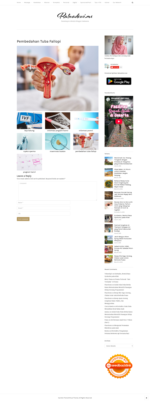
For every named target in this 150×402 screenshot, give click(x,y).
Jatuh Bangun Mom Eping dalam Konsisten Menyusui (123, 238)
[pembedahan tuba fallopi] (57, 78)
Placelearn (108, 285)
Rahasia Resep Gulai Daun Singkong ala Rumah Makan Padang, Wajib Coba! (122, 184)
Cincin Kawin (109, 306)
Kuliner (107, 2)
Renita (107, 331)
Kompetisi (56, 2)
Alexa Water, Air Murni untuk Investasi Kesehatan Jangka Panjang (122, 172)
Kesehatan (37, 2)
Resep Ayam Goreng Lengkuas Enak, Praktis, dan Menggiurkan (116, 300)
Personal (66, 2)
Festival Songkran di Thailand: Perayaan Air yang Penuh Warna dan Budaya (122, 228)
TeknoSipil (108, 274)
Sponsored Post (85, 2)
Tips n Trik (98, 2)
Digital (75, 2)
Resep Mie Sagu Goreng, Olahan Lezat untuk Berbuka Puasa (123, 258)
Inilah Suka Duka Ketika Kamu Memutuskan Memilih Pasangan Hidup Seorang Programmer (118, 287)
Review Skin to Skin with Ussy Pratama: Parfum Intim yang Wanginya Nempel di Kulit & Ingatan (123, 206)
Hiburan (46, 2)
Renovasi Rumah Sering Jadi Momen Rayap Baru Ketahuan (123, 194)
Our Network (117, 2)
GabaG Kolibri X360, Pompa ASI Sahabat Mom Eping (123, 248)
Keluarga (27, 2)
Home (19, 2)
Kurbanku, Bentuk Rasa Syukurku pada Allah (123, 216)
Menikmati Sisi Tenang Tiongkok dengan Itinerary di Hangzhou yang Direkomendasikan (123, 161)
